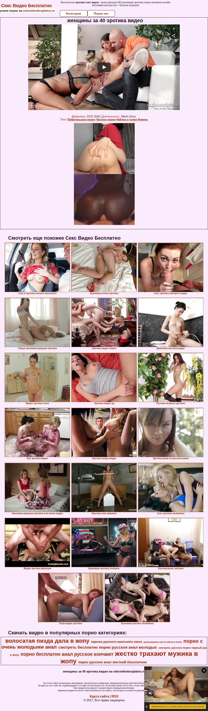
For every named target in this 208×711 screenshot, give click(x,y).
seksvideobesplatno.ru (39, 10)
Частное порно (106, 119)
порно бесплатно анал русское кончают (67, 654)
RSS (115, 696)
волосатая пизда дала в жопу (47, 641)
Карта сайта (99, 696)
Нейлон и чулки (126, 119)
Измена (142, 119)
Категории (73, 13)
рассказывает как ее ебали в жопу (163, 642)
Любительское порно (81, 119)
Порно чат (101, 13)
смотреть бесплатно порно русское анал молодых (107, 647)
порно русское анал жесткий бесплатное (112, 662)
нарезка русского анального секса (116, 641)
